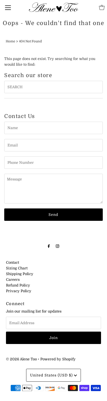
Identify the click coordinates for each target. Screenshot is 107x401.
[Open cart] (102, 7)
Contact (12, 262)
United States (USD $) (52, 375)
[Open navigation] (8, 7)
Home (10, 41)
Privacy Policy (18, 291)
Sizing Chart (17, 268)
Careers (13, 280)
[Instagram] (57, 246)
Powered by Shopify (58, 359)
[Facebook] (49, 246)
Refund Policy (18, 285)
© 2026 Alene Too (21, 359)
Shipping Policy (19, 274)
